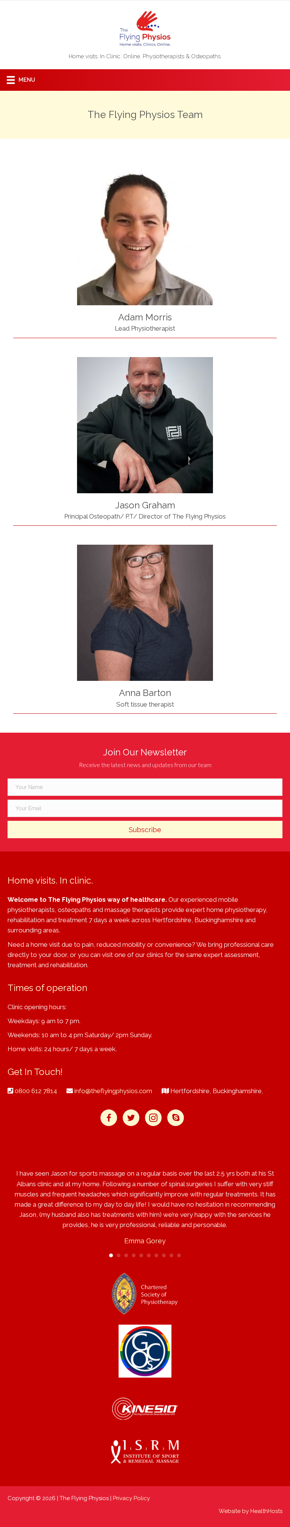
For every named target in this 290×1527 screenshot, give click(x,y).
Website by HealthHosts (250, 1511)
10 (179, 1255)
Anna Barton (145, 692)
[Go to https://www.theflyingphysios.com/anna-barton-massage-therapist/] (145, 613)
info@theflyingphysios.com (113, 1091)
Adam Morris (145, 317)
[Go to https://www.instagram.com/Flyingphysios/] (153, 1117)
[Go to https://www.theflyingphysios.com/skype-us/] (175, 1117)
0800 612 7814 (36, 1091)
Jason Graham (145, 505)
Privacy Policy (131, 1498)
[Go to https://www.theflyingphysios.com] (145, 36)
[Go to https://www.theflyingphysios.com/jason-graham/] (145, 425)
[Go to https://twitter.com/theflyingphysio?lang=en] (131, 1117)
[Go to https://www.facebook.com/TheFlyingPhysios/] (108, 1117)
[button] (145, 829)
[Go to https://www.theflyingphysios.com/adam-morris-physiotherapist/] (145, 237)
